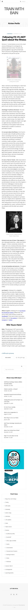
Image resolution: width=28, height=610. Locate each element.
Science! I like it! (8, 566)
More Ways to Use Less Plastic (11, 417)
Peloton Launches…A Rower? (11, 389)
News (6, 523)
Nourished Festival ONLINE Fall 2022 (12, 394)
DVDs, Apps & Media (11, 540)
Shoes (7, 558)
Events (7, 544)
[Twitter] (20, 357)
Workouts (8, 561)
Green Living (8, 512)
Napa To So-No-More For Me (11, 435)
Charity (7, 502)
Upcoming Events (9, 573)
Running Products (10, 554)
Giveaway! (7, 509)
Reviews (7, 530)
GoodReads (5, 316)
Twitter (10, 320)
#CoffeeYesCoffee (10, 533)
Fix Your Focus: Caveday (9, 407)
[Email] (23, 357)
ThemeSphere (22, 605)
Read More (8, 357)
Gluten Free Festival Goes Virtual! (11, 430)
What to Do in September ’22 (11, 412)
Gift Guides (7, 505)
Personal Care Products (11, 551)
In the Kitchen (9, 547)
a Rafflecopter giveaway (8, 353)
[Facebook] (18, 357)
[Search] (20, 1)
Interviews (7, 516)
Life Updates (8, 519)
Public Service (8, 526)
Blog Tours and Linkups (10, 499)
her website (14, 318)
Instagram (4, 320)
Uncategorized (8, 569)
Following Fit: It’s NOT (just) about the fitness (14, 38)
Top (14, 607)
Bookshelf (9, 33)
